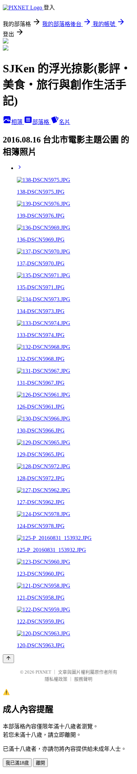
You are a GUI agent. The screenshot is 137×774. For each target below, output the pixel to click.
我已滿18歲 (17, 763)
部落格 (41, 122)
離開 (40, 763)
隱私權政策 (56, 679)
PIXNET (43, 672)
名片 (64, 122)
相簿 (17, 122)
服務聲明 (83, 679)
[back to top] (8, 658)
